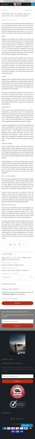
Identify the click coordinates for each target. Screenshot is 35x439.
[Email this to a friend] (24, 245)
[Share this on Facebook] (15, 245)
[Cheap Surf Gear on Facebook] (14, 419)
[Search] (29, 4)
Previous (27, 10)
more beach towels (28, 31)
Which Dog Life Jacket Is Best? (15, 270)
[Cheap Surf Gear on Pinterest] (17, 419)
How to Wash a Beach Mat (13, 265)
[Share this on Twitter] (10, 245)
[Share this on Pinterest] (19, 245)
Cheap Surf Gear (19, 424)
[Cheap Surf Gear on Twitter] (11, 419)
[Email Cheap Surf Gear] (23, 419)
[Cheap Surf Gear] (17, 4)
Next (31, 10)
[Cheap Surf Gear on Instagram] (20, 419)
